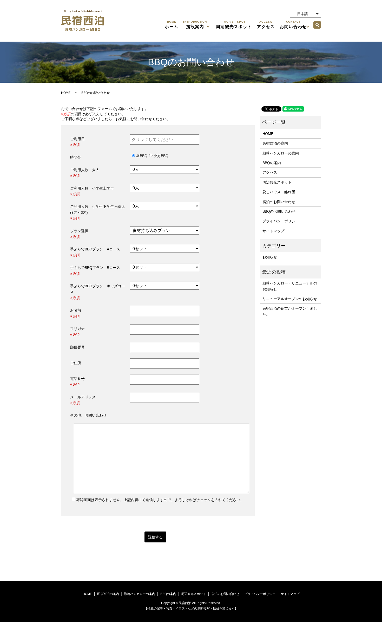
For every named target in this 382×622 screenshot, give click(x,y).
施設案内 (195, 24)
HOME (65, 93)
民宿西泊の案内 (275, 143)
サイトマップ (273, 231)
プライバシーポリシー (280, 221)
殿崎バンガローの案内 (280, 153)
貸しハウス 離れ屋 (278, 192)
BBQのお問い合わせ (278, 211)
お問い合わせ (293, 24)
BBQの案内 (271, 163)
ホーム (171, 24)
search (317, 25)
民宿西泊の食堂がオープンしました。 (289, 311)
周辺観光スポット (234, 24)
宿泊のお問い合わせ (278, 202)
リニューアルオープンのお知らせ (289, 299)
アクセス (266, 24)
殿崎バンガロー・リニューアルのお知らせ (289, 286)
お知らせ (269, 257)
